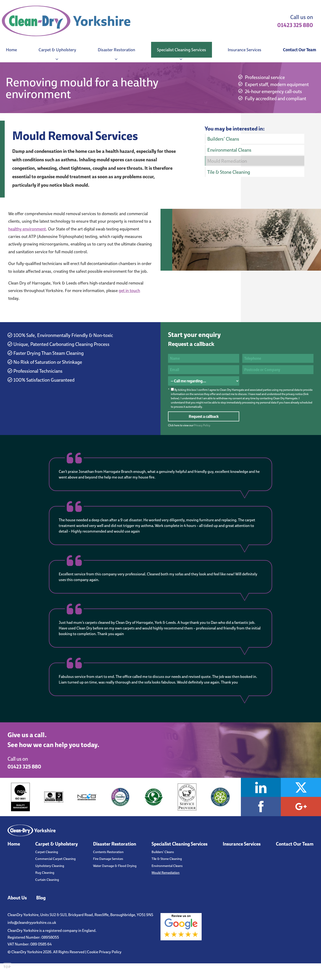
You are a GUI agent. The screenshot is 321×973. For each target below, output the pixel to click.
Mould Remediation (227, 161)
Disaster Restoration (116, 50)
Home (11, 50)
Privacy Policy (202, 425)
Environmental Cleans (229, 149)
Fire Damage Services (108, 858)
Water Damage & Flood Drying (115, 865)
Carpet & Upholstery (57, 50)
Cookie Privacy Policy (104, 951)
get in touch (129, 290)
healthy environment (27, 229)
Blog (41, 897)
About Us (17, 897)
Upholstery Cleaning (49, 865)
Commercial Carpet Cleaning (55, 858)
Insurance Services (244, 50)
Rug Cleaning (44, 872)
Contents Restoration (108, 852)
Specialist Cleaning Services (181, 50)
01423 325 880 (295, 25)
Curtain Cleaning (47, 879)
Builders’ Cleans (223, 138)
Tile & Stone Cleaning (228, 172)
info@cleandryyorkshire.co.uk (32, 922)
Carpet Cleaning (46, 852)
